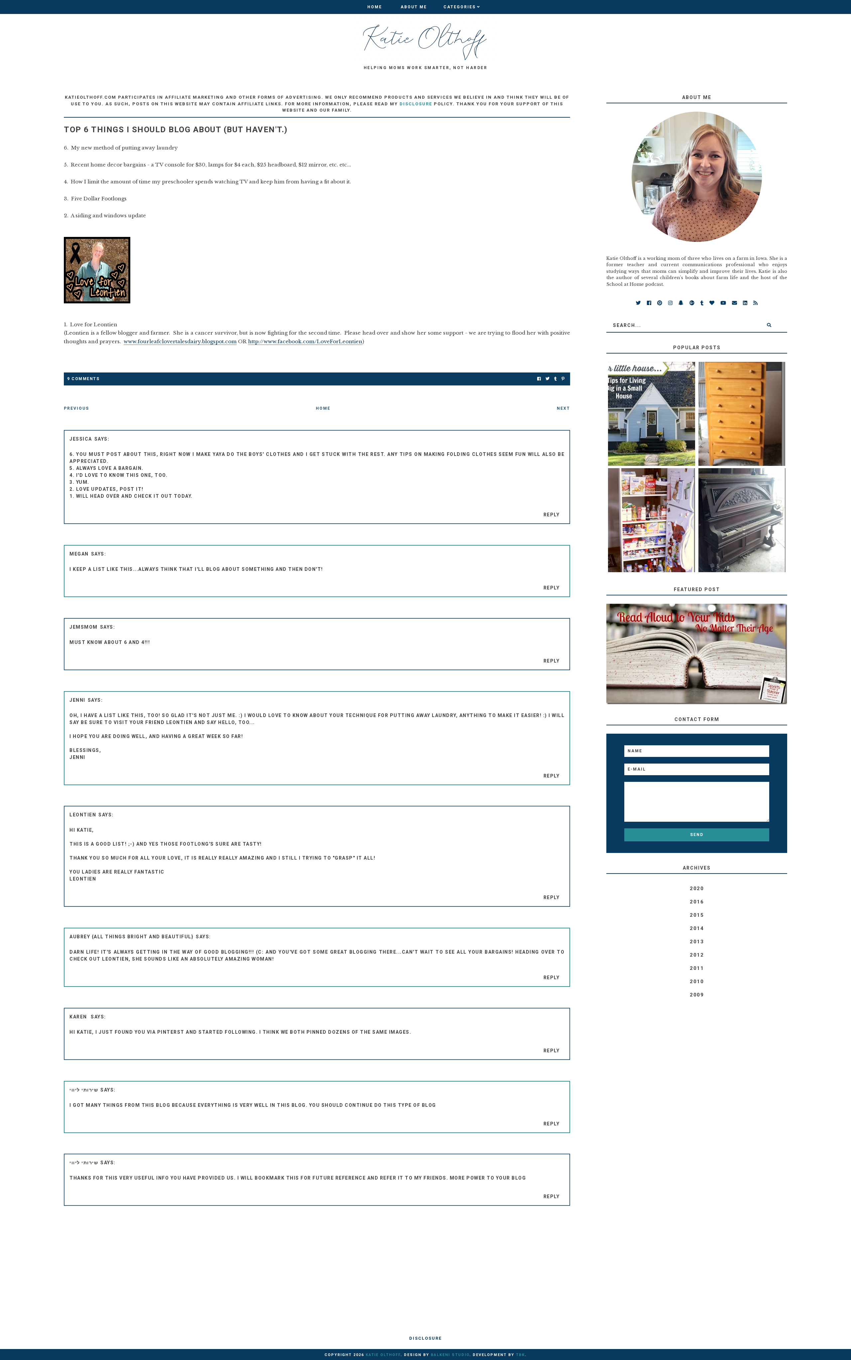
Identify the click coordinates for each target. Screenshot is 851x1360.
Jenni (77, 700)
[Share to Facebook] (539, 379)
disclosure (416, 103)
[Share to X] (547, 379)
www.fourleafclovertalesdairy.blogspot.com (180, 341)
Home (374, 7)
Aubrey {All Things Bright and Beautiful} (131, 936)
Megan (79, 554)
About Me (414, 7)
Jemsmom (83, 627)
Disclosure (425, 1338)
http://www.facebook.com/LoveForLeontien (305, 341)
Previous (76, 408)
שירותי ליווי (83, 1090)
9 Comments (83, 378)
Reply (552, 514)
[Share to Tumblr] (555, 379)
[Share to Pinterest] (562, 379)
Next (563, 408)
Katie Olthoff (383, 1355)
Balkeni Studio (450, 1355)
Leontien (82, 814)
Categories (459, 7)
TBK (520, 1355)
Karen (78, 1016)
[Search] (769, 325)
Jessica (80, 439)
